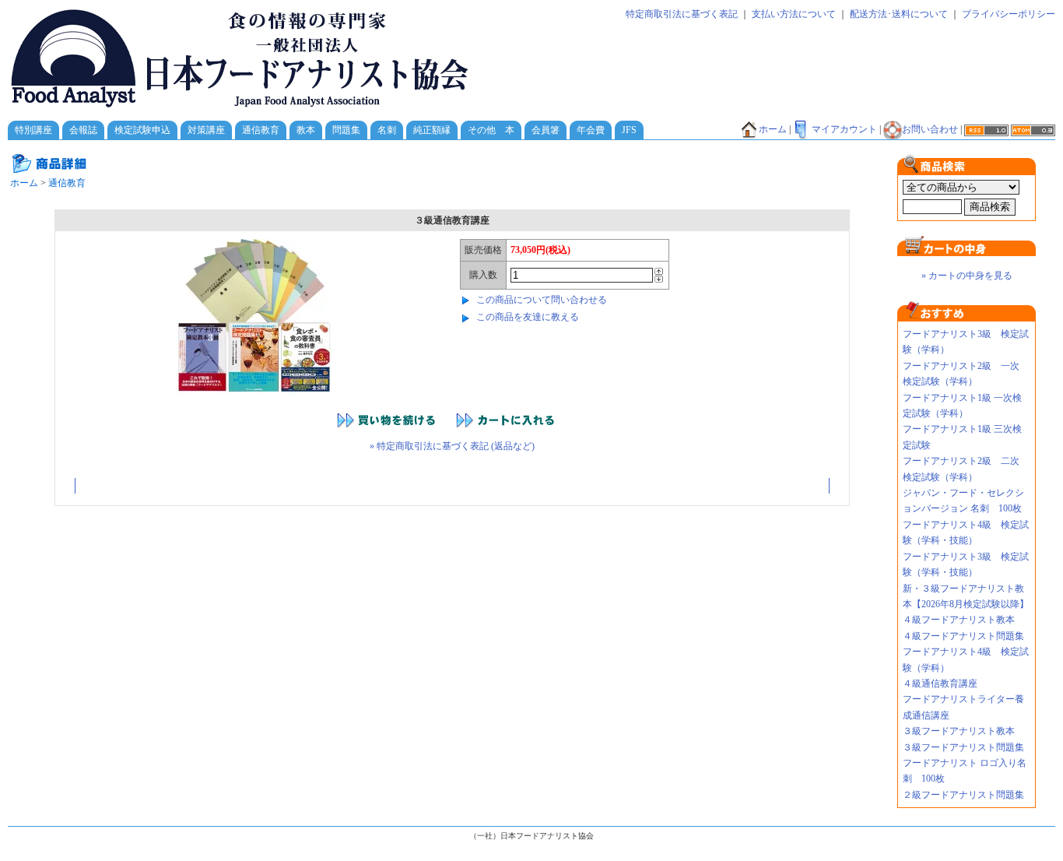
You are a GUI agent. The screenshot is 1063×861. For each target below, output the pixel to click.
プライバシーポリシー (1008, 14)
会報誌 (83, 130)
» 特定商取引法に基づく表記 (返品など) (452, 446)
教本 (305, 130)
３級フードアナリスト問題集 (963, 747)
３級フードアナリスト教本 (959, 731)
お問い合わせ (930, 129)
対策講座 (206, 130)
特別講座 (33, 130)
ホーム (773, 129)
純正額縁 (432, 130)
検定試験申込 (142, 130)
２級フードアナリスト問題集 (963, 794)
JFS (629, 130)
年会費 (591, 130)
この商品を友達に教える (527, 316)
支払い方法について (794, 14)
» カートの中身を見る (966, 275)
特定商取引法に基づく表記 (682, 14)
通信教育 (260, 130)
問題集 (346, 130)
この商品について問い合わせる (541, 299)
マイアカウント (844, 129)
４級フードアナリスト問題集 (963, 636)
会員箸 (546, 130)
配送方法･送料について (899, 14)
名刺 (386, 130)
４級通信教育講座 (940, 683)
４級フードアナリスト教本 (963, 619)
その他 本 (491, 130)
